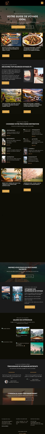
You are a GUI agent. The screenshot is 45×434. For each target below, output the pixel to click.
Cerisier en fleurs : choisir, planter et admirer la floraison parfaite (32, 183)
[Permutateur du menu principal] (42, 3)
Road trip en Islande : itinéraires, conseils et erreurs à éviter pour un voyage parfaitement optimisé (33, 105)
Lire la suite (6, 55)
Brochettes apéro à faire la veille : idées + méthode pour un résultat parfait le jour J (10, 49)
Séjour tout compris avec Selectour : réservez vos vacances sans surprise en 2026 (11, 184)
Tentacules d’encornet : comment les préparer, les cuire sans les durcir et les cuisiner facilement (32, 49)
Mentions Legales (22, 433)
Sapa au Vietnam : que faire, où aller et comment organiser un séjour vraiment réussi (11, 105)
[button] (18, 27)
